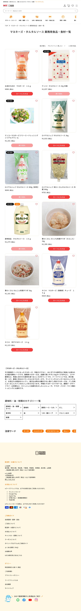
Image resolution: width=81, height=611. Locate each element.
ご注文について (10, 523)
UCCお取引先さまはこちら (13, 555)
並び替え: (43, 46)
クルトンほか (64, 413)
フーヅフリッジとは (11, 580)
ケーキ (26, 431)
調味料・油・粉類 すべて (12, 407)
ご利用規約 (8, 571)
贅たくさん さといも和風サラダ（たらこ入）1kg (58, 240)
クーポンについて (10, 539)
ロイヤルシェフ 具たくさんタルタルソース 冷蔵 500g (58, 188)
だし (61, 407)
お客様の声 (8, 551)
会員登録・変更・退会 (12, 520)
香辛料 (8, 413)
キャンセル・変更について (13, 535)
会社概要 (8, 584)
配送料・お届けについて (13, 527)
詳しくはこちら (10, 479)
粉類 (7, 417)
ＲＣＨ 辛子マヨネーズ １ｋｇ (17, 342)
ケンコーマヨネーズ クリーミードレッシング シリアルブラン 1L (21, 136)
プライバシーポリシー (12, 575)
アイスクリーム (53, 431)
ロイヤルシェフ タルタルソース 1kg (55, 135)
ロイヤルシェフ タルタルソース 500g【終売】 (22, 187)
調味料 (26, 407)
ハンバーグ (38, 431)
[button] (76, 5)
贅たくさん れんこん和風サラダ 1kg (18, 290)
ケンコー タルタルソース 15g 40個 (55, 86)
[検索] (75, 11)
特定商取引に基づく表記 (13, 567)
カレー (66, 431)
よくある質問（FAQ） (12, 547)
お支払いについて (10, 531)
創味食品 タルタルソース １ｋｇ (18, 239)
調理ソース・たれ (48, 407)
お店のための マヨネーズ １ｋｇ (18, 86)
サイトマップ (9, 588)
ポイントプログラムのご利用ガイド (16, 543)
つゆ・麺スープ (47, 413)
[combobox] (19, 11)
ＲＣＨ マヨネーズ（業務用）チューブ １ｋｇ (58, 291)
